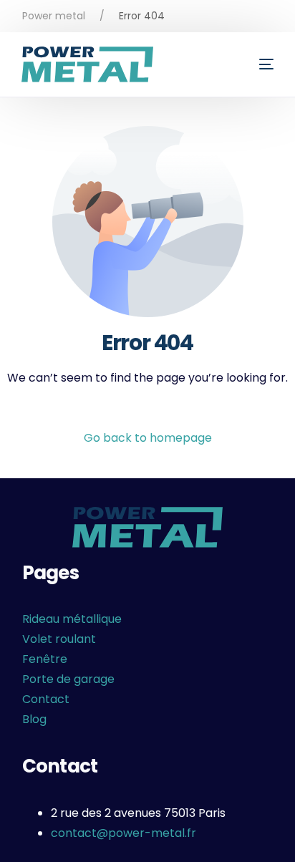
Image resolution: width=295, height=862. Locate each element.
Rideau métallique (72, 619)
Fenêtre (44, 659)
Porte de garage (68, 679)
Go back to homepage (148, 438)
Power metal (53, 16)
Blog (34, 719)
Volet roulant (59, 639)
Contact (45, 699)
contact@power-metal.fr (123, 833)
